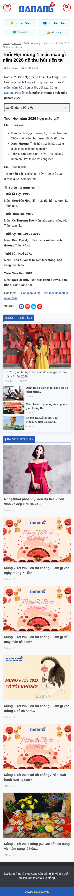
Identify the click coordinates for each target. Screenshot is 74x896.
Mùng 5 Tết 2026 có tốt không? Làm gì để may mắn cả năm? (36, 639)
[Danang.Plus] (37, 6)
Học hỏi (16, 43)
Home (6, 43)
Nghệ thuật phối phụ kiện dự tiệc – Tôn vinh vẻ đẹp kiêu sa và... (34, 501)
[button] (7, 7)
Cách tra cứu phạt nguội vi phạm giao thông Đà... (46, 406)
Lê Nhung (12, 67)
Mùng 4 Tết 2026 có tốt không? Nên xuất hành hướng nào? (35, 777)
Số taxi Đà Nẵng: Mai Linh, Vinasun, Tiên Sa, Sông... (42, 420)
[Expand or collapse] (65, 108)
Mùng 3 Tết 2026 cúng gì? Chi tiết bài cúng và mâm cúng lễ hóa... (37, 846)
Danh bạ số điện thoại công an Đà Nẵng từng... (47, 389)
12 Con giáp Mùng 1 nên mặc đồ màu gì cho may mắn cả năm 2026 (36, 374)
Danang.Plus (12, 92)
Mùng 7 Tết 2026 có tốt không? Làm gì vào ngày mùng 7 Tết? (36, 570)
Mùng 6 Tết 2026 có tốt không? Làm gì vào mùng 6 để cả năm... (36, 708)
